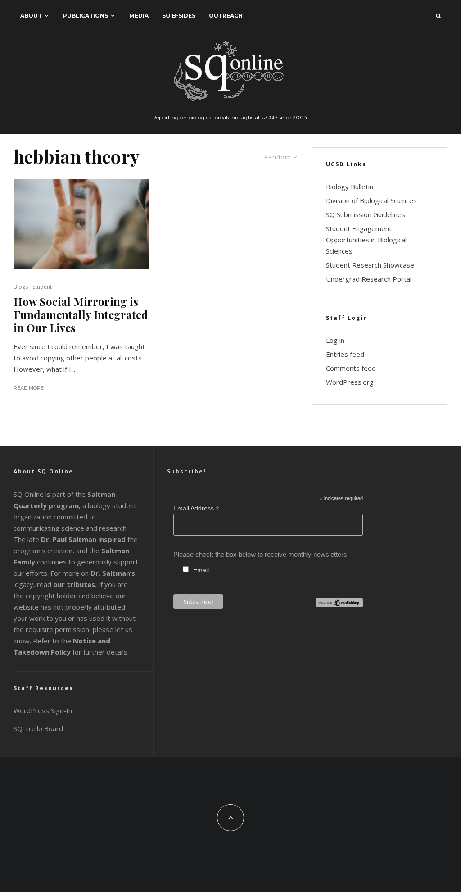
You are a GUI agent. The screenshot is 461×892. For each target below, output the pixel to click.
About (31, 15)
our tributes (74, 584)
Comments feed (351, 368)
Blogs (21, 287)
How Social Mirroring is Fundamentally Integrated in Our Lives (81, 314)
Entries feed (345, 354)
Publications (85, 15)
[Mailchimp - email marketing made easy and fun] (339, 605)
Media (139, 15)
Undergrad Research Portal (368, 278)
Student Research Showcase (370, 264)
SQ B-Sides (178, 15)
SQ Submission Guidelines (365, 214)
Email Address (196, 508)
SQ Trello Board (38, 728)
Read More (29, 388)
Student (42, 287)
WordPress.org (350, 382)
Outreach (226, 15)
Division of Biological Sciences (371, 200)
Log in (335, 340)
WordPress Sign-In (43, 710)
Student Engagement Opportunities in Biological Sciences (366, 239)
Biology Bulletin (349, 186)
